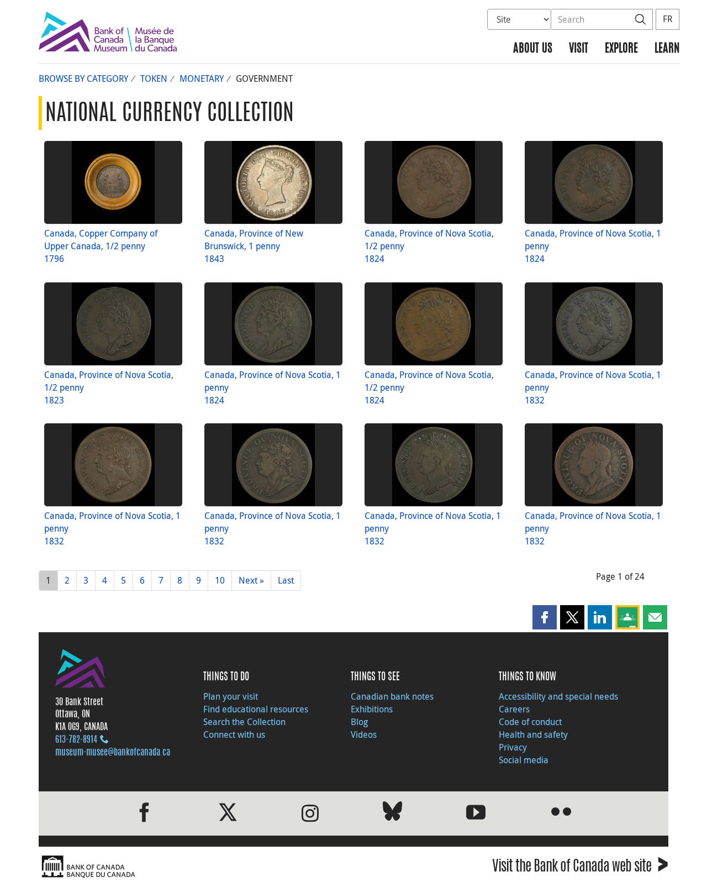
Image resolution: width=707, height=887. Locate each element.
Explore (621, 49)
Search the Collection (244, 722)
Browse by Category (83, 78)
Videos (364, 734)
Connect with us (234, 734)
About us (532, 49)
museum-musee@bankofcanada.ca (112, 752)
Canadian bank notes (392, 696)
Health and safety (533, 734)
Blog (359, 722)
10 (220, 580)
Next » (251, 580)
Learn (667, 49)
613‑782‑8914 (76, 740)
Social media (523, 760)
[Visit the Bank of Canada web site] (193, 867)
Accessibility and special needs (558, 696)
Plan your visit (230, 696)
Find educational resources (255, 709)
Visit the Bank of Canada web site (580, 868)
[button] (544, 617)
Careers (514, 709)
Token (153, 78)
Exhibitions (372, 709)
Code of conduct (530, 722)
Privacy (513, 747)
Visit (578, 49)
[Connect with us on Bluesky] (392, 813)
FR (667, 19)
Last (286, 580)
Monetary (202, 78)
